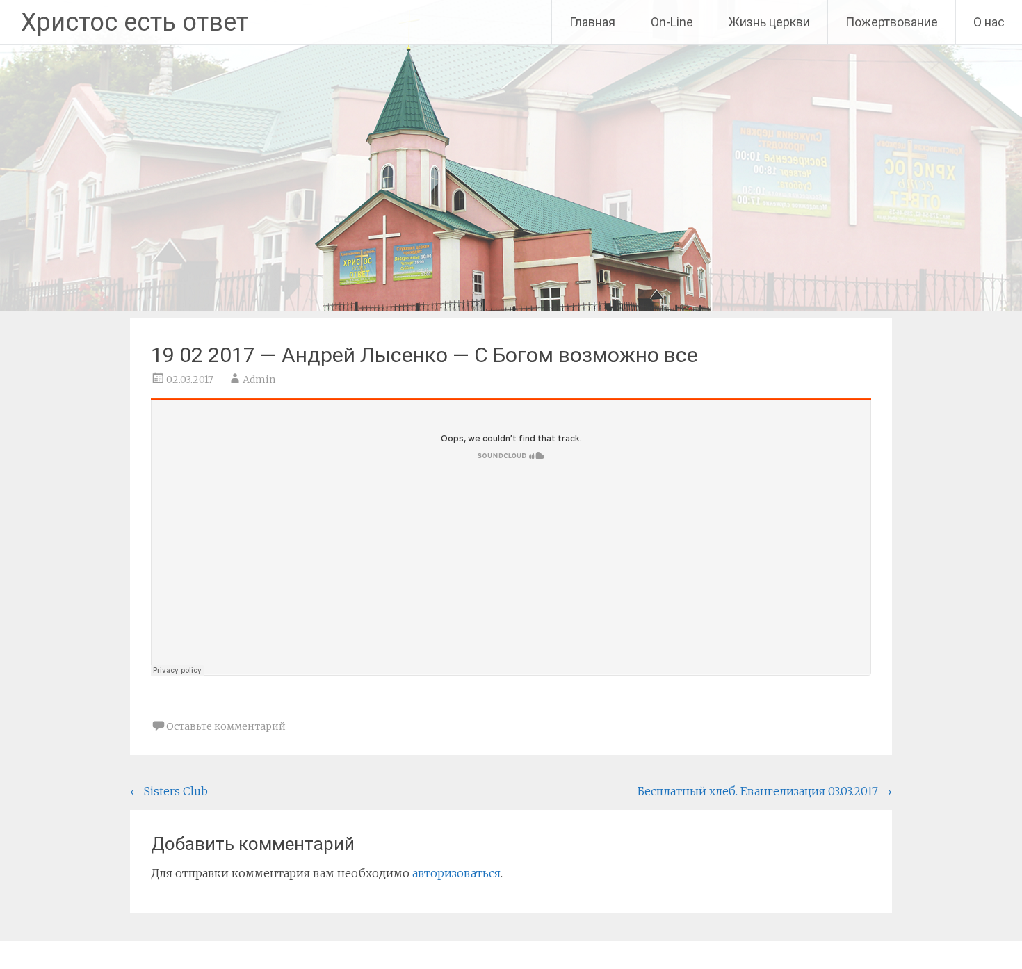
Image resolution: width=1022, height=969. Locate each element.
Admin (259, 379)
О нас (989, 22)
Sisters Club (169, 791)
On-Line (672, 22)
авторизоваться (456, 873)
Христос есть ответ (134, 22)
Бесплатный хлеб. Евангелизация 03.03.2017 (764, 791)
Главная (592, 22)
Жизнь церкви (769, 22)
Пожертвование (891, 22)
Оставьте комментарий (226, 726)
